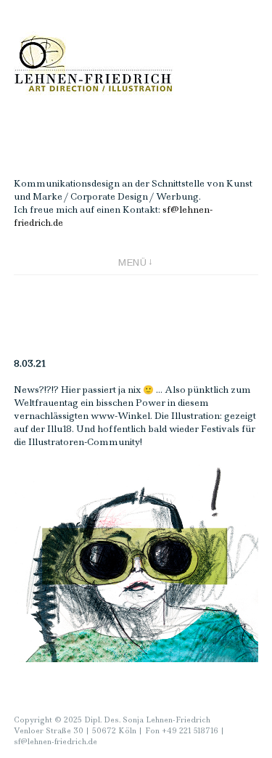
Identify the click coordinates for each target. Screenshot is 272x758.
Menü (132, 262)
